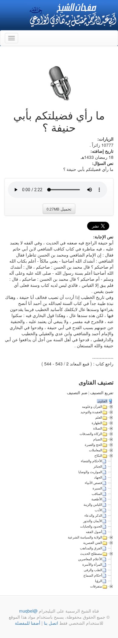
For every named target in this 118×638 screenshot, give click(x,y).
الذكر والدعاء (93, 515)
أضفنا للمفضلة (27, 623)
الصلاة (97, 428)
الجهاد (98, 477)
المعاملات (95, 450)
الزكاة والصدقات (91, 434)
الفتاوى (102, 401)
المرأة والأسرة (92, 564)
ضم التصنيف (77, 393)
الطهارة (97, 423)
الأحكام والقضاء (91, 461)
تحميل (59, 209)
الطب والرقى (93, 570)
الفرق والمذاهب (91, 548)
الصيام (97, 439)
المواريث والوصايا (90, 472)
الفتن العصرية (92, 543)
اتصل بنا (50, 623)
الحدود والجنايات (91, 526)
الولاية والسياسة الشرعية (85, 537)
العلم (98, 417)
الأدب (98, 510)
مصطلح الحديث (91, 553)
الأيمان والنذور (92, 521)
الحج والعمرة (93, 445)
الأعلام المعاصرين (90, 559)
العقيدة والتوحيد (91, 412)
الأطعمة (96, 499)
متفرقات (96, 586)
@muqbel (28, 611)
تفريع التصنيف (101, 393)
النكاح (98, 455)
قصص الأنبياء (93, 483)
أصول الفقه (94, 532)
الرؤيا (98, 581)
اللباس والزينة (93, 504)
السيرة (97, 488)
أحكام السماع (93, 575)
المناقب (97, 494)
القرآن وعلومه (92, 406)
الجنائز (97, 466)
